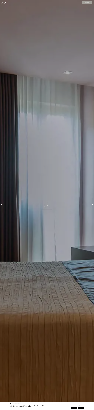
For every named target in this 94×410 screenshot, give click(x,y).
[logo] (47, 205)
